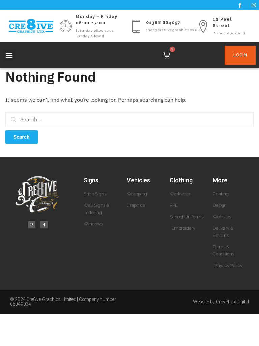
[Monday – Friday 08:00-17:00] (65, 26)
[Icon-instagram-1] (31, 224)
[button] (9, 55)
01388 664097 (163, 22)
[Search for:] (129, 119)
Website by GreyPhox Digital (221, 301)
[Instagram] (254, 5)
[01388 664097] (136, 26)
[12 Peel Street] (203, 26)
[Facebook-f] (240, 5)
